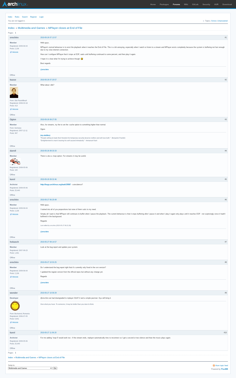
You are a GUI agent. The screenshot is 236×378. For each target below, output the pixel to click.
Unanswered (223, 21)
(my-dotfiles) (45, 135)
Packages (164, 4)
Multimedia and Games (31, 28)
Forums (176, 4)
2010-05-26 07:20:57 (48, 80)
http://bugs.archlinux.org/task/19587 (55, 184)
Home (153, 4)
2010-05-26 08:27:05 (48, 119)
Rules (17, 17)
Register (33, 17)
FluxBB (224, 369)
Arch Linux (15, 4)
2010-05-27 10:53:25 (48, 262)
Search (25, 17)
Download (227, 4)
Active (213, 21)
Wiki (186, 4)
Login (41, 17)
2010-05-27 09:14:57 (48, 242)
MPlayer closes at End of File (65, 28)
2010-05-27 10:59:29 (48, 293)
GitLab (195, 4)
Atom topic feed (221, 365)
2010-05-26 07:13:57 (48, 37)
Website (15, 52)
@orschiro (44, 69)
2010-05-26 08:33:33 (48, 151)
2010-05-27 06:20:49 (48, 200)
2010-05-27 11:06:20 (48, 333)
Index (10, 17)
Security (206, 4)
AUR (216, 4)
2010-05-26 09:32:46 (48, 179)
